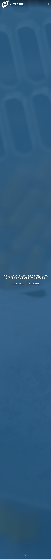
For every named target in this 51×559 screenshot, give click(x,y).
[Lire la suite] (25, 554)
